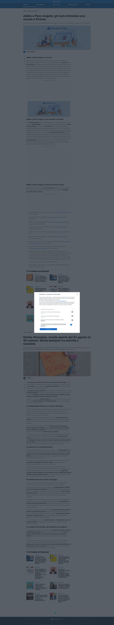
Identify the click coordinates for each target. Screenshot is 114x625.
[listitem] (57, 309)
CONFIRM (48, 329)
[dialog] (57, 312)
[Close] (77, 294)
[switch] (71, 312)
